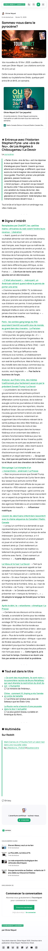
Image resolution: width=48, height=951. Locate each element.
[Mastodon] (22, 947)
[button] (33, 4)
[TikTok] (27, 947)
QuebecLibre (33, 747)
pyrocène (9, 154)
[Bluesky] (13, 947)
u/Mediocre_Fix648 (15, 747)
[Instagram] (36, 947)
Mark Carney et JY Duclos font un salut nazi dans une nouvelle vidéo (24, 743)
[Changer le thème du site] (29, 4)
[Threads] (17, 947)
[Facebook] (3, 947)
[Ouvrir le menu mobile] (43, 4)
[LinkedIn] (8, 947)
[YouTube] (31, 947)
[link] (14, 4)
